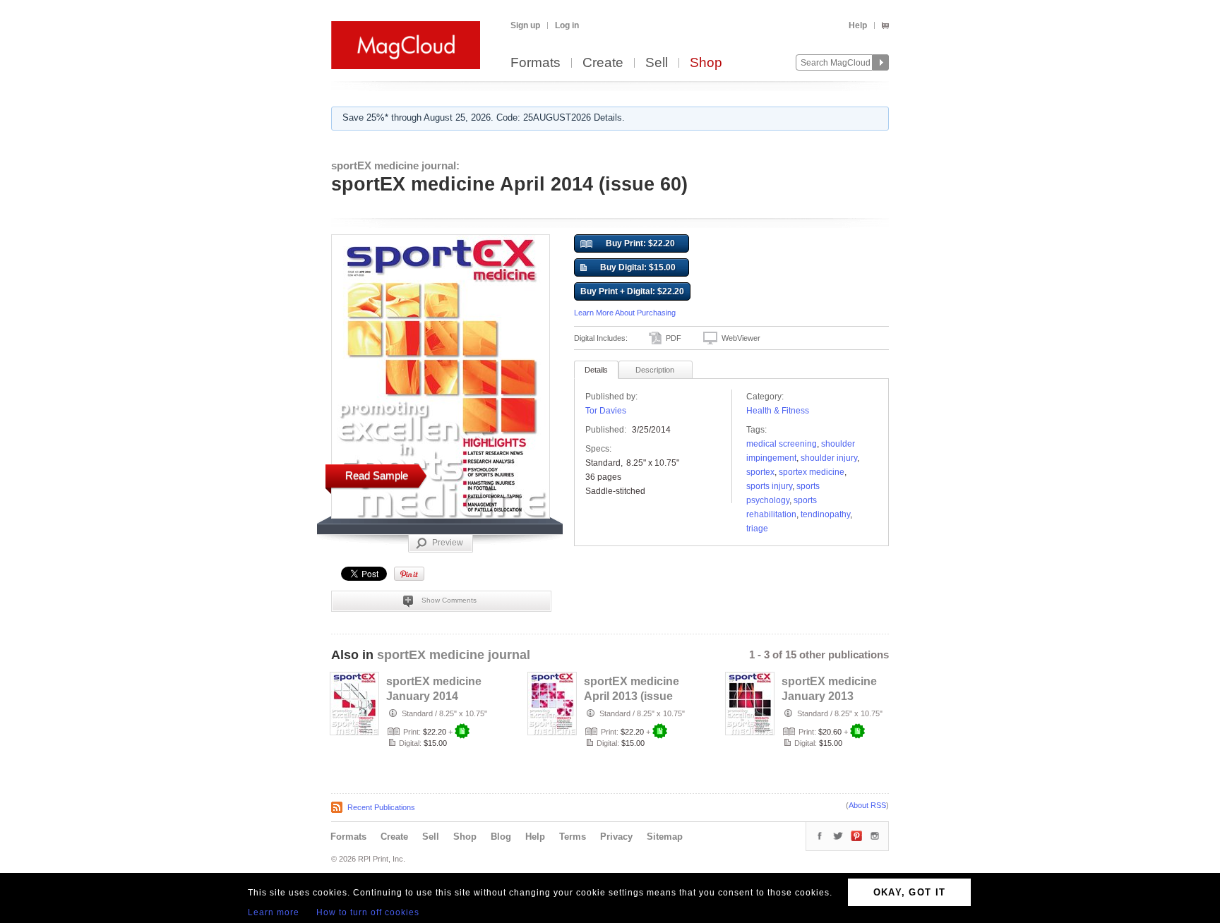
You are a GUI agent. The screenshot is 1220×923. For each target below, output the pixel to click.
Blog (501, 836)
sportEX (760, 472)
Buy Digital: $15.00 (638, 267)
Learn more (273, 912)
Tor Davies (605, 411)
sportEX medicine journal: (395, 165)
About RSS (867, 805)
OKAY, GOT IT (909, 892)
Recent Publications (381, 807)
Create (602, 63)
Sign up (525, 25)
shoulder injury (829, 458)
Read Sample (376, 475)
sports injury (769, 486)
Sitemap (665, 836)
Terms (572, 836)
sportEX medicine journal (453, 655)
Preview (447, 543)
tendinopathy (825, 514)
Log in (567, 25)
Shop (706, 63)
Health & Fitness (777, 411)
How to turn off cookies (367, 912)
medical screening (781, 444)
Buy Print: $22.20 (640, 243)
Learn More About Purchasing (625, 312)
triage (757, 528)
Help (858, 25)
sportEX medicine (811, 472)
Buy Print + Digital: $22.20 (632, 291)
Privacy (616, 836)
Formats (535, 63)
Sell (656, 63)
